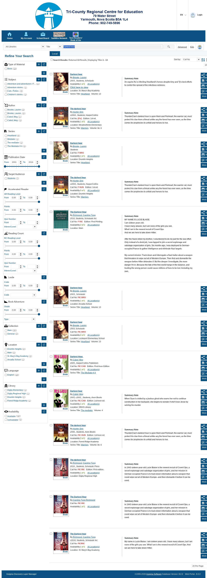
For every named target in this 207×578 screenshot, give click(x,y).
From (6, 197)
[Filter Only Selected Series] (44, 131)
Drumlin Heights (14, 349)
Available (11, 416)
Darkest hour (76, 74)
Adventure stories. (15, 87)
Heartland (11, 135)
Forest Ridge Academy (17, 401)
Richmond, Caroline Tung (84, 215)
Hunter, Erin (77, 112)
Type (6, 319)
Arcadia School (14, 360)
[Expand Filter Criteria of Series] (38, 131)
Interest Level (10, 227)
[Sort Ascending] (203, 59)
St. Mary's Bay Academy (17, 356)
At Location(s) (93, 84)
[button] (43, 47)
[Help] (200, 47)
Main (9, 330)
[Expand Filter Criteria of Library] (38, 386)
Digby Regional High (16, 393)
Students (11, 178)
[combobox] (23, 47)
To (24, 197)
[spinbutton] (15, 162)
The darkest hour (78, 109)
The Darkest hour (78, 534)
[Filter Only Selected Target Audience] (44, 174)
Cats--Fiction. (13, 91)
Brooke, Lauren (14, 110)
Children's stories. (15, 94)
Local (55, 53)
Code (6, 295)
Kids (192, 47)
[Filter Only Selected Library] (44, 386)
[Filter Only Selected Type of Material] (44, 64)
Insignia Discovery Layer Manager (21, 574)
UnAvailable (12, 420)
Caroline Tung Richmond (83, 500)
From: (6, 162)
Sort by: (177, 59)
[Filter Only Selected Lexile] (44, 277)
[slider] (5, 166)
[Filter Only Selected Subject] (44, 79)
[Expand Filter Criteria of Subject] (38, 79)
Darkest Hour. (76, 356)
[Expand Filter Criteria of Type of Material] (38, 64)
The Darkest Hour (78, 212)
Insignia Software (154, 574)
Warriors (84, 128)
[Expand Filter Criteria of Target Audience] (38, 174)
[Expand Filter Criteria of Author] (38, 105)
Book (9, 69)
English (10, 375)
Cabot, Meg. (12, 120)
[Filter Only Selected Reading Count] (44, 233)
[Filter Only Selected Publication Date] (44, 157)
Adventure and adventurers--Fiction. (21, 84)
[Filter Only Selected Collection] (44, 326)
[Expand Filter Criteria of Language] (38, 370)
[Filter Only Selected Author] (44, 105)
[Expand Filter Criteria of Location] (38, 345)
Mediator (11, 139)
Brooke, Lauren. (14, 113)
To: (24, 162)
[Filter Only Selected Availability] (44, 412)
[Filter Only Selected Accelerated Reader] (44, 189)
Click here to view (79, 87)
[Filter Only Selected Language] (44, 370)
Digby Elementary (15, 390)
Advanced (182, 47)
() (15, 69)
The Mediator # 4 (14, 146)
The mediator (13, 143)
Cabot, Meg (12, 117)
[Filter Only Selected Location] (44, 345)
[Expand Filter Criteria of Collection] (38, 326)
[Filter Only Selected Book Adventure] (44, 302)
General (11, 334)
